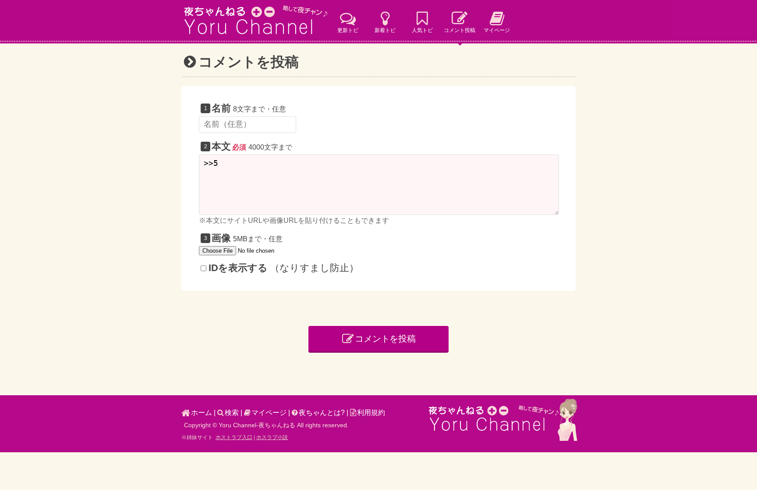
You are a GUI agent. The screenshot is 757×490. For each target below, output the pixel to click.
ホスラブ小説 (272, 437)
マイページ (269, 412)
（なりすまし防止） (284, 267)
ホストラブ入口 (234, 437)
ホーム (201, 412)
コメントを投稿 (385, 338)
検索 (232, 412)
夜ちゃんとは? (322, 412)
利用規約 (371, 412)
